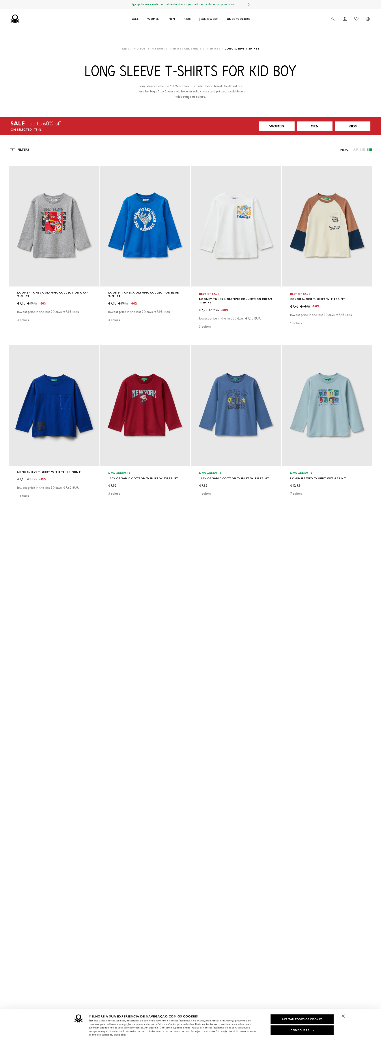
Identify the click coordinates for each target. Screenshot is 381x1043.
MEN (171, 18)
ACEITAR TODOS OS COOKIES (302, 1019)
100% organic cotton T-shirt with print (143, 478)
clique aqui (120, 1034)
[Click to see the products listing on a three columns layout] (369, 149)
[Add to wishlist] (16, 171)
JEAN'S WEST (208, 18)
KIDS (187, 18)
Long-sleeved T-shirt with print (318, 478)
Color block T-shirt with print (317, 299)
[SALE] (190, 126)
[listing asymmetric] (355, 149)
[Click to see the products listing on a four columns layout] (362, 149)
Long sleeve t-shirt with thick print (49, 472)
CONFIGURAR (300, 1030)
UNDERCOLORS (238, 18)
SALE (134, 18)
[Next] (248, 4)
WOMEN (153, 18)
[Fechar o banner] (343, 1015)
